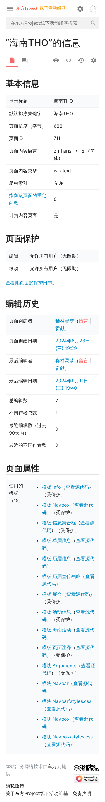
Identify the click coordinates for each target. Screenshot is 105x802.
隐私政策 (15, 786)
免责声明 (82, 793)
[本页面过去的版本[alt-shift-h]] (81, 60)
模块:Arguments (59, 665)
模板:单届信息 (56, 540)
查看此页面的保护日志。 (31, 283)
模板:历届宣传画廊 (61, 576)
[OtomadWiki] (42, 8)
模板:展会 (52, 594)
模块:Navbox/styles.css (67, 737)
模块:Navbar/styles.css (66, 701)
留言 (83, 321)
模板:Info (51, 487)
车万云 (55, 766)
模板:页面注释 (56, 647)
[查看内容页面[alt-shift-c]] (12, 60)
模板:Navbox (56, 505)
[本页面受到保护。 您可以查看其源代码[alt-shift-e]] (68, 60)
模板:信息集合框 (59, 523)
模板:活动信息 (56, 612)
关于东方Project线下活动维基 (37, 793)
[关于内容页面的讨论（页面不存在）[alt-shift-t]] (25, 61)
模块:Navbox (56, 719)
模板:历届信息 (56, 558)
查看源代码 (77, 487)
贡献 (60, 328)
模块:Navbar (55, 683)
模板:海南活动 (56, 630)
